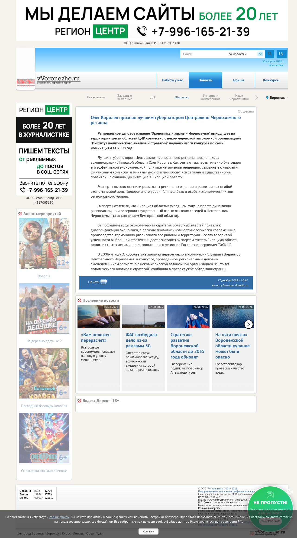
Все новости (96, 97)
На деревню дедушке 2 (46, 332)
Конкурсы (271, 80)
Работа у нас (172, 80)
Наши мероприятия (239, 97)
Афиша (238, 80)
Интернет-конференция (210, 97)
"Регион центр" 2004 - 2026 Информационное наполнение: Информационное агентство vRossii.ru (237, 490)
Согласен (148, 531)
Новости (205, 80)
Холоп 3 (53, 268)
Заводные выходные (124, 97)
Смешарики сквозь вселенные (44, 462)
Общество (182, 97)
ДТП (153, 97)
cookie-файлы (59, 517)
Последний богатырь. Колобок (44, 397)
